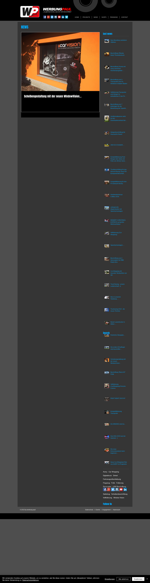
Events (98, 510)
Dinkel (115, 475)
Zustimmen (138, 579)
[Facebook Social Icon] (44, 17)
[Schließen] (147, 579)
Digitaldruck (107, 475)
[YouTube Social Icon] (59, 17)
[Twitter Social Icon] (52, 17)
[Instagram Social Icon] (55, 17)
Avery (105, 472)
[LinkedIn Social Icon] (63, 17)
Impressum (116, 510)
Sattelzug (106, 494)
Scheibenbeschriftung (119, 494)
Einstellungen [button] (110, 579)
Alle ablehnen (124, 579)
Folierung (119, 483)
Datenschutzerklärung (30, 580)
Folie (113, 483)
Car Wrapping (114, 472)
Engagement (106, 510)
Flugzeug (106, 483)
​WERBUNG (57, 9)
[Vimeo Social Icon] (66, 17)
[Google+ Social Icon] (48, 17)
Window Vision (118, 498)
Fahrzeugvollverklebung (112, 479)
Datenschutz (89, 510)
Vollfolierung (107, 498)
